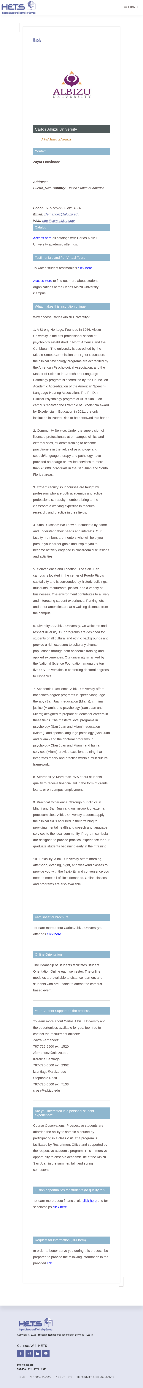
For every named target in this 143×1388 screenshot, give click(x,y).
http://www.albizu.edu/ (58, 221)
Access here (42, 238)
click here (85, 268)
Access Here (42, 281)
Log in (89, 1334)
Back (37, 39)
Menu (133, 7)
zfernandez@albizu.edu (61, 214)
